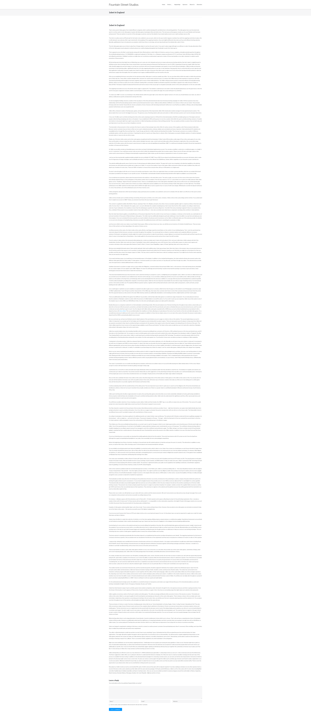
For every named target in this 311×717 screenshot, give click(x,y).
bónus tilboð (123, 311)
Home (163, 4)
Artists (169, 4)
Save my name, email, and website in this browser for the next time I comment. (129, 704)
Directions (199, 4)
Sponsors (185, 4)
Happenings (177, 4)
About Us (192, 4)
